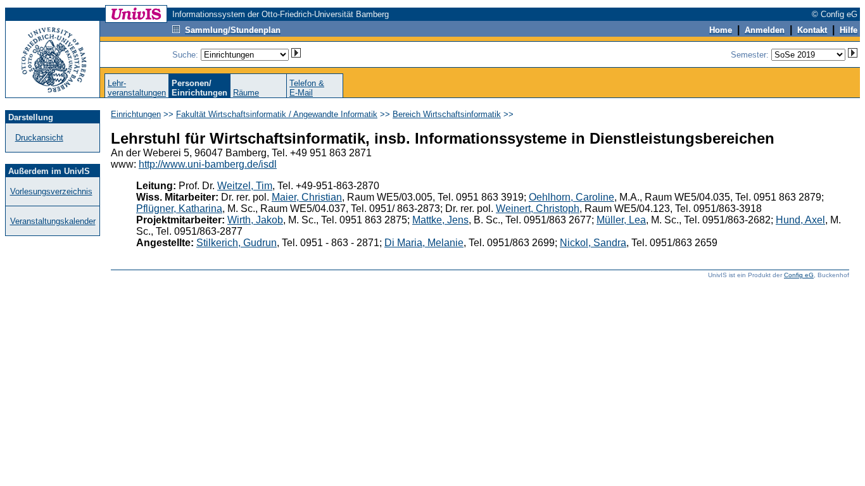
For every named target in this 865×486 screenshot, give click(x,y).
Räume (246, 92)
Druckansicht (39, 137)
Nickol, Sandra (593, 242)
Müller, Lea (621, 220)
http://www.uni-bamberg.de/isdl (208, 164)
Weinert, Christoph (537, 208)
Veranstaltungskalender (53, 221)
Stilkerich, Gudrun (236, 242)
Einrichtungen (136, 114)
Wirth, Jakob (255, 220)
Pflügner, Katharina (179, 208)
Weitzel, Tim (244, 185)
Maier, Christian (307, 197)
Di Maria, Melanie (424, 242)
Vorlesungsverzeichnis (51, 191)
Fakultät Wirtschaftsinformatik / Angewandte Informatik (276, 114)
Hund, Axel (800, 220)
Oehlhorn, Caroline (571, 197)
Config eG (799, 274)
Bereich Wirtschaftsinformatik (447, 114)
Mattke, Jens (440, 220)
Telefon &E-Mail (306, 87)
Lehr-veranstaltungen (137, 87)
